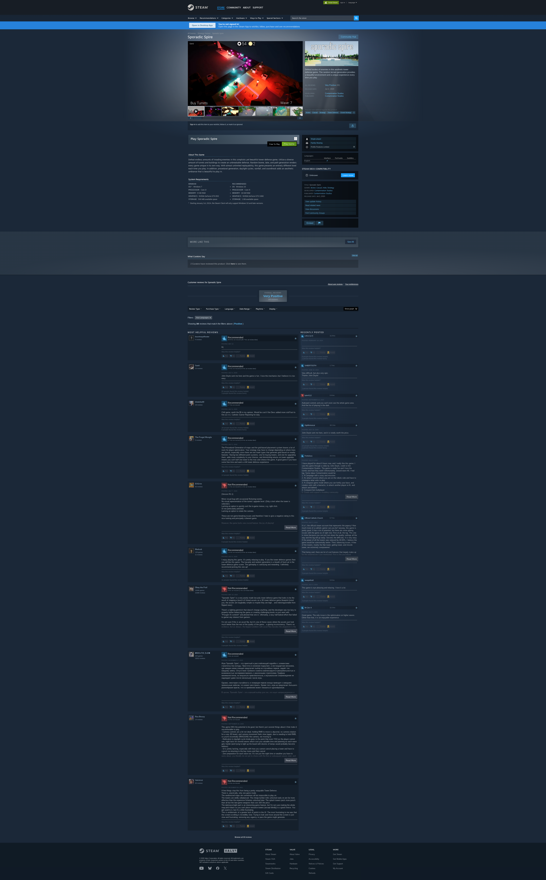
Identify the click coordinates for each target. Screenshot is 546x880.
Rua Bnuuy (200, 717)
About (247, 7)
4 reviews (198, 339)
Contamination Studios (334, 93)
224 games (199, 656)
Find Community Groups (315, 213)
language (351, 3)
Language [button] (229, 309)
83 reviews (199, 783)
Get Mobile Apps (340, 859)
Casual (315, 112)
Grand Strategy (346, 112)
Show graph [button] (349, 309)
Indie (325, 188)
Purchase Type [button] (212, 309)
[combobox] (322, 18)
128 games (199, 552)
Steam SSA (270, 859)
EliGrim (198, 484)
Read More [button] (291, 527)
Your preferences (351, 284)
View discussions (312, 209)
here (233, 264)
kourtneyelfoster (202, 337)
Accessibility (314, 859)
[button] (192, 18)
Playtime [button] (259, 309)
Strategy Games (204, 33)
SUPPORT (258, 7)
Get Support (338, 864)
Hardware (293, 864)
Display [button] (272, 309)
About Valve (295, 854)
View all (354, 255)
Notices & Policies (316, 864)
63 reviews (199, 487)
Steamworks (270, 864)
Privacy (312, 854)
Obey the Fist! (201, 587)
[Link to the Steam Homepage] (198, 10)
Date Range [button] (245, 309)
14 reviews (199, 719)
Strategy (322, 112)
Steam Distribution (273, 868)
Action (308, 112)
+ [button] (353, 112)
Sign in (192, 124)
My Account (338, 868)
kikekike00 (199, 402)
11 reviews (198, 555)
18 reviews (199, 405)
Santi (197, 365)
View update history (313, 201)
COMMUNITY (234, 7)
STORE (221, 7)
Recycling (294, 868)
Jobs (292, 859)
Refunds (312, 873)
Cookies (312, 868)
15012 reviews (200, 658)
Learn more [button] (348, 175)
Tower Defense (333, 112)
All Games (192, 33)
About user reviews (335, 284)
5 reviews (198, 440)
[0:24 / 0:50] (245, 73)
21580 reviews (200, 593)
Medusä (198, 549)
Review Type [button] (194, 309)
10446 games (199, 590)
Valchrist (199, 780)
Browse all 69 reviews (243, 837)
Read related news (312, 205)
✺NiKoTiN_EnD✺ (202, 653)
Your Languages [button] (202, 318)
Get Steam (337, 854)
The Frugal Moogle (203, 437)
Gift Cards (269, 873)
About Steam (270, 854)
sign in (342, 3)
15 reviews (199, 368)
